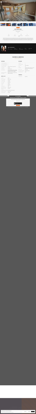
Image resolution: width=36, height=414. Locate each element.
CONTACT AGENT (30, 48)
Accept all (33, 411)
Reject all (25, 411)
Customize (29, 411)
